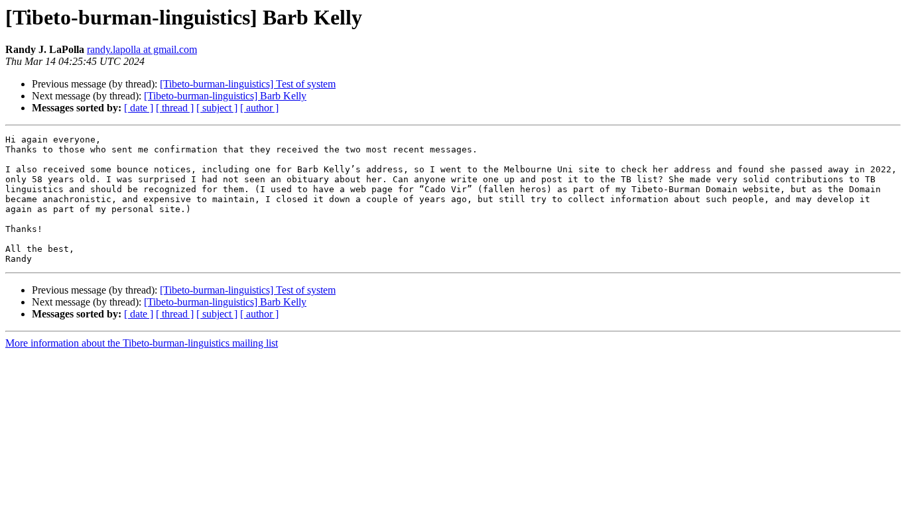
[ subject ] (216, 107)
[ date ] (138, 107)
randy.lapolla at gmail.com (142, 49)
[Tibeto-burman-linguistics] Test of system (248, 83)
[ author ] (259, 107)
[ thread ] (175, 107)
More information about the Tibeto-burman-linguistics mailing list (141, 343)
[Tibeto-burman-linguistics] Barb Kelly (225, 95)
